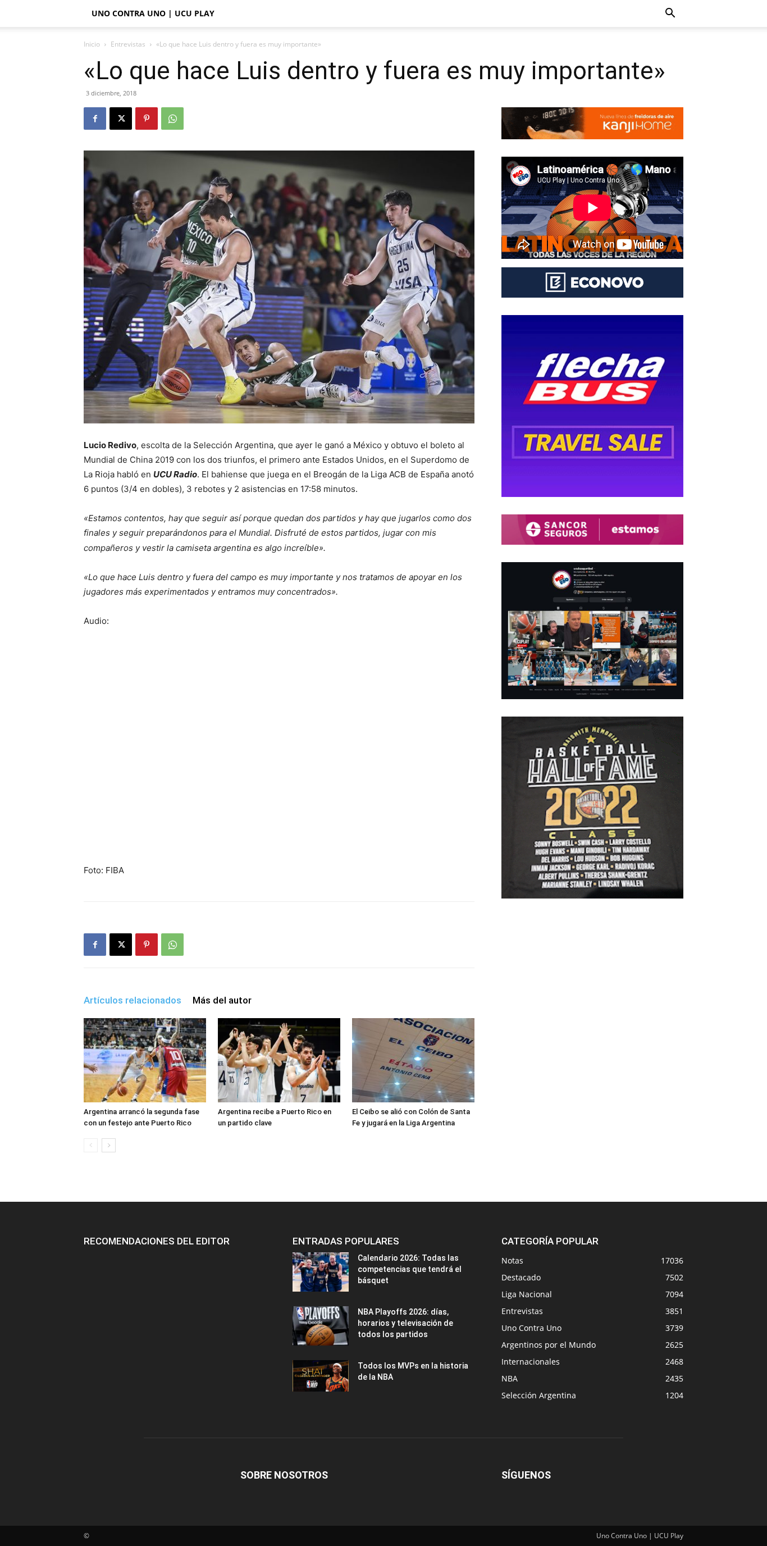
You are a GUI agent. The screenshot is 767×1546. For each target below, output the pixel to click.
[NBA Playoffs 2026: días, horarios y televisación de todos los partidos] (321, 1326)
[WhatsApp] (172, 118)
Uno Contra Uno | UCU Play (153, 13)
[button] (669, 14)
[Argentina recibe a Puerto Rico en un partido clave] (279, 1060)
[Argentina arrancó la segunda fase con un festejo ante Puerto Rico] (145, 1060)
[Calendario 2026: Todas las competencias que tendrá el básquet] (321, 1272)
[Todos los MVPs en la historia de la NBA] (321, 1376)
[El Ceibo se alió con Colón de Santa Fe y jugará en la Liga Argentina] (413, 1060)
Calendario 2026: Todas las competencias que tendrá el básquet (410, 1269)
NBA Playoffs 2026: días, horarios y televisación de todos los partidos (405, 1323)
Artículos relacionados (132, 1000)
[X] (120, 118)
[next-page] (109, 1145)
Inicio (92, 44)
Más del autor (222, 1000)
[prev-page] (91, 1145)
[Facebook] (95, 118)
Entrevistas (128, 44)
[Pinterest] (146, 118)
